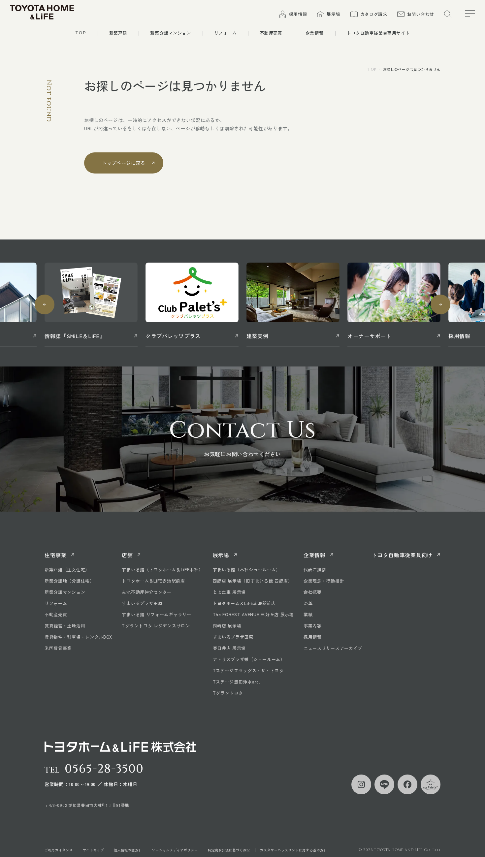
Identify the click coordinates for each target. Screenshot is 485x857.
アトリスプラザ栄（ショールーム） (249, 659)
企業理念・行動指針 (324, 581)
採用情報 (313, 637)
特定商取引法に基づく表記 (229, 850)
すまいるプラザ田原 (142, 603)
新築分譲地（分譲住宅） (69, 581)
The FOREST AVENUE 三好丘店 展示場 (253, 614)
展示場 (221, 555)
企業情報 (315, 555)
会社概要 (313, 592)
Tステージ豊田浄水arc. (236, 682)
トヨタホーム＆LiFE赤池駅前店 (153, 581)
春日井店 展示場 (229, 648)
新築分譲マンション (65, 592)
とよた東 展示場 (229, 592)
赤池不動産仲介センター (147, 592)
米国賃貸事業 (58, 648)
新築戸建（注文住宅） (67, 569)
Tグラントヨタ (228, 693)
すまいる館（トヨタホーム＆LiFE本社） (162, 569)
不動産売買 (56, 614)
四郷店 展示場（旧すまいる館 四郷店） (253, 581)
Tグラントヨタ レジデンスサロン (156, 625)
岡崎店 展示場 (227, 625)
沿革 (308, 603)
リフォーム (56, 603)
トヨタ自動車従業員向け (402, 555)
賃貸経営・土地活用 (65, 625)
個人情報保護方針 (128, 850)
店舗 (127, 555)
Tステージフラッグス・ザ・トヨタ (248, 670)
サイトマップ (93, 850)
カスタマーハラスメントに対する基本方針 (293, 850)
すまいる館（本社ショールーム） (247, 569)
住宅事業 (56, 555)
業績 (308, 614)
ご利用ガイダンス (59, 850)
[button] (44, 304)
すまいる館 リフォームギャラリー (156, 614)
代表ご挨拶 (315, 569)
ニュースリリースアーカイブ (333, 648)
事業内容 (313, 625)
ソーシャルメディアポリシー (175, 850)
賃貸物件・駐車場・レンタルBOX (78, 637)
